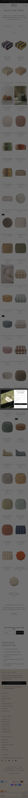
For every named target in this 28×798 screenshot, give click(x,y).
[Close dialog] (26, 390)
